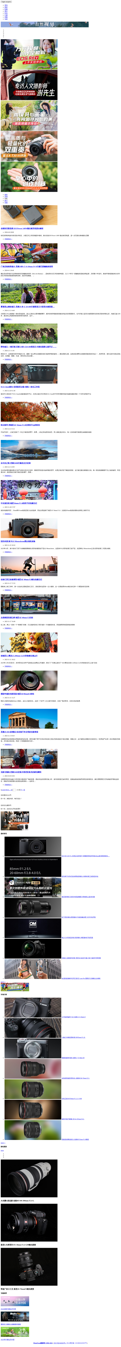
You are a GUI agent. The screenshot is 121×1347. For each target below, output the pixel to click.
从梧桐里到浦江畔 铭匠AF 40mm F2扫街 (17, 618)
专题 (6, 19)
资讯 (6, 5)
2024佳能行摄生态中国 (8, 1309)
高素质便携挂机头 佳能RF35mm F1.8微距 (75, 1139)
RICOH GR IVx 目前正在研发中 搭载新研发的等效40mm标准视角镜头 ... (86, 856)
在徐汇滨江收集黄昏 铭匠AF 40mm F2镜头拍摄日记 (21, 579)
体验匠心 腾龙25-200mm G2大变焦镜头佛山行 (19, 656)
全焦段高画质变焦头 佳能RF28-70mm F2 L (76, 1078)
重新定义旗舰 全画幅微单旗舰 (11, 1324)
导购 (6, 202)
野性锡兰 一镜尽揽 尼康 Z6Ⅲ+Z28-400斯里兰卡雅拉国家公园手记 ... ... (28, 347)
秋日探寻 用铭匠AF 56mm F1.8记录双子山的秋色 (20, 425)
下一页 (23, 790)
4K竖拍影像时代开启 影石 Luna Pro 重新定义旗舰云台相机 (81, 978)
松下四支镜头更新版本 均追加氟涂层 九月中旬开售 (79, 917)
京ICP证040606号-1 (60, 1343)
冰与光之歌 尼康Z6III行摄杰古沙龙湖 (16, 463)
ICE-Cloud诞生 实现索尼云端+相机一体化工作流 (20, 387)
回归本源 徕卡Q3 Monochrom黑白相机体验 (18, 541)
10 (8, 790)
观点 (6, 200)
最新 (6, 195)
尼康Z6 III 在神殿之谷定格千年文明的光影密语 (19, 732)
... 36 (10, 790)
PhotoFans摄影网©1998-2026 (42, 1343)
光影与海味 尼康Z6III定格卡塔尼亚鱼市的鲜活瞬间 (21, 772)
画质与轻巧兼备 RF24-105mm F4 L (73, 1119)
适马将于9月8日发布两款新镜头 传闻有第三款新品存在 (80, 876)
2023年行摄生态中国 (7, 1339)
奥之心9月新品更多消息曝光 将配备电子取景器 (77, 937)
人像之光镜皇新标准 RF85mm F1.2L (73, 1037)
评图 (6, 17)
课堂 (6, 11)
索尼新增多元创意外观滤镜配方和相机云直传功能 (78, 897)
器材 (6, 7)
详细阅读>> (8, 239)
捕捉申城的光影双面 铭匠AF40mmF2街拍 (17, 694)
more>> (3, 982)
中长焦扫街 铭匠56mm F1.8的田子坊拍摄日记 (19, 503)
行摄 (6, 15)
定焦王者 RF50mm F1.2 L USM (72, 1098)
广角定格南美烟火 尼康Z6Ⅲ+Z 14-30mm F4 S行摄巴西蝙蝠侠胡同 (27, 267)
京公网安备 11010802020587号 (77, 1343)
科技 (6, 13)
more (2, 1150)
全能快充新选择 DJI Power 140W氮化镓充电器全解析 (22, 228)
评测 (6, 196)
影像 (6, 9)
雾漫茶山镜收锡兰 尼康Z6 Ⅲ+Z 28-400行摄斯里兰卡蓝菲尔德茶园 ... (28, 307)
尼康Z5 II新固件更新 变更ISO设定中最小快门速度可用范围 (81, 958)
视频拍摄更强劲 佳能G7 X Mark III (73, 1058)
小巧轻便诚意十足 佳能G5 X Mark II (73, 1017)
